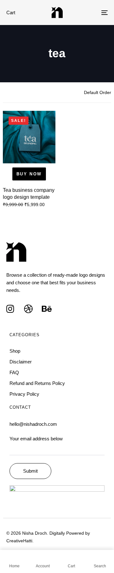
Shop (15, 351)
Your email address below (36, 438)
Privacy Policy (24, 394)
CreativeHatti (19, 540)
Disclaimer (21, 361)
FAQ (14, 372)
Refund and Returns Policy (37, 383)
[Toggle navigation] (91, 12)
